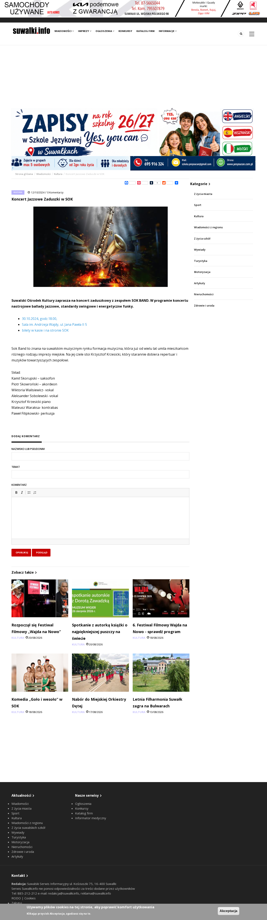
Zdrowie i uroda (204, 305)
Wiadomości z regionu (208, 227)
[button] (16, 492)
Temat (15, 467)
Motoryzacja (202, 272)
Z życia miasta (203, 194)
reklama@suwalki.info (96, 893)
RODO (16, 898)
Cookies (30, 898)
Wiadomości (63, 31)
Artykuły (199, 283)
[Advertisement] (133, 76)
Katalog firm (145, 31)
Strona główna (24, 174)
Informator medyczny (90, 818)
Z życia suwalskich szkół (28, 827)
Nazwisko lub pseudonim (28, 449)
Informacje (167, 31)
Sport (197, 205)
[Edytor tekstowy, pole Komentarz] (100, 523)
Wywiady (199, 249)
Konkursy (125, 31)
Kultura (58, 174)
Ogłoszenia (104, 31)
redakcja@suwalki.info (63, 893)
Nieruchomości (204, 294)
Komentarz (19, 485)
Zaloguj (16, 903)
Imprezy (84, 31)
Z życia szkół (202, 238)
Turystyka (200, 261)
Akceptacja (228, 911)
